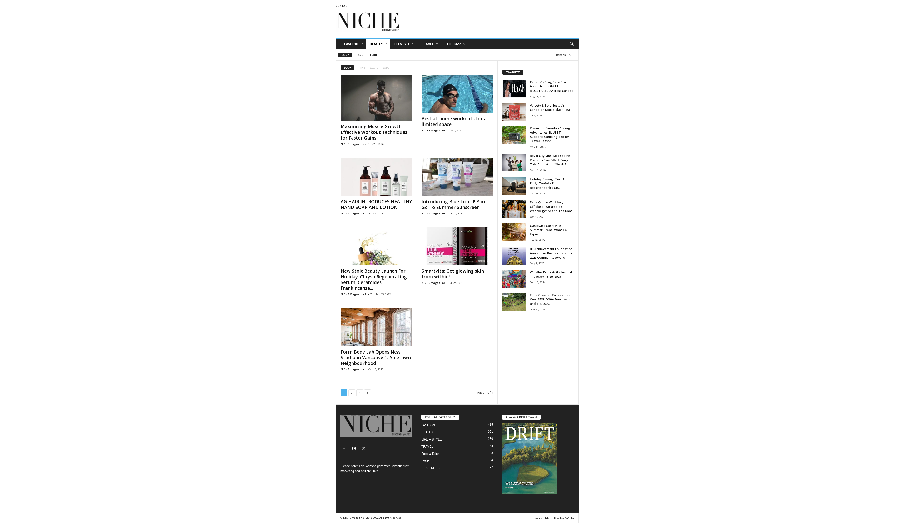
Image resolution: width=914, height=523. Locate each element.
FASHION (351, 44)
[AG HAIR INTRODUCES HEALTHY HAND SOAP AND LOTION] (376, 177)
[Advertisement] (492, 22)
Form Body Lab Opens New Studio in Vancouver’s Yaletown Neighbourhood (376, 357)
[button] (571, 44)
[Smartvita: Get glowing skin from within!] (457, 246)
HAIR (373, 55)
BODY (345, 55)
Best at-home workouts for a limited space (454, 121)
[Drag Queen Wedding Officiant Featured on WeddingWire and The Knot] (514, 209)
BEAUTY (376, 44)
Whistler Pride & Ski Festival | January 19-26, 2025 (551, 274)
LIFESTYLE (402, 44)
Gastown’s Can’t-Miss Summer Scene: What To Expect (548, 229)
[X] (364, 449)
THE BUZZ (453, 44)
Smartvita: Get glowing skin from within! (453, 274)
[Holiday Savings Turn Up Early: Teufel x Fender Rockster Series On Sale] (514, 186)
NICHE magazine (352, 144)
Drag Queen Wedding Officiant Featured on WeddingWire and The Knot (551, 206)
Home (361, 67)
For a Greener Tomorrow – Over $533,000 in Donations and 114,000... (550, 299)
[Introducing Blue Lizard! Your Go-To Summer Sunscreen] (457, 177)
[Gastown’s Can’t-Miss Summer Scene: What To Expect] (514, 232)
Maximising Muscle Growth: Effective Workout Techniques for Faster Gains (374, 132)
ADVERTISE (542, 517)
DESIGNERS (430, 468)
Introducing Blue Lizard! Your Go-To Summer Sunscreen (454, 204)
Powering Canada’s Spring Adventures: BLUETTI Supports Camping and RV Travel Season (550, 134)
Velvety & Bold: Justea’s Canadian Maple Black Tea (550, 107)
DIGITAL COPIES (564, 517)
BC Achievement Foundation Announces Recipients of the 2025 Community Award (551, 253)
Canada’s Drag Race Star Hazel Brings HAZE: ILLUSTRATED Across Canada (552, 86)
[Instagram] (355, 449)
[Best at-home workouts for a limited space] (457, 94)
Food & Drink (430, 453)
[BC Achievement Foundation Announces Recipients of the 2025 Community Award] (514, 256)
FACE (359, 55)
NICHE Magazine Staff (356, 294)
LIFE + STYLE (431, 439)
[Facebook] (345, 449)
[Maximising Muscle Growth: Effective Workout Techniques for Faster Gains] (376, 98)
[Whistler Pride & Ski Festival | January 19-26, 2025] (514, 279)
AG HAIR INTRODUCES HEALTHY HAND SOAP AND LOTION (376, 204)
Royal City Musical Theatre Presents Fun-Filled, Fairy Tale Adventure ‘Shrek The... (551, 160)
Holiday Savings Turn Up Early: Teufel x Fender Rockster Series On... (548, 183)
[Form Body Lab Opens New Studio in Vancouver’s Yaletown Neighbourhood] (376, 327)
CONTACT (342, 6)
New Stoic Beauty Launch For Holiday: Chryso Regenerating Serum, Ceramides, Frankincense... (374, 279)
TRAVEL (427, 44)
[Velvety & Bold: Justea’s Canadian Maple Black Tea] (514, 112)
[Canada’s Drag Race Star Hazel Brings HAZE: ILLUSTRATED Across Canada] (514, 89)
